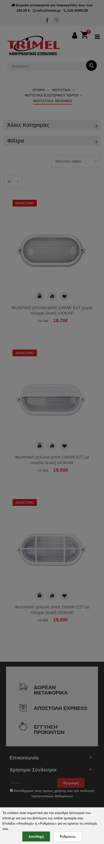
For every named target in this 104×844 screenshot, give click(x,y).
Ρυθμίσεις (68, 836)
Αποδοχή (36, 836)
